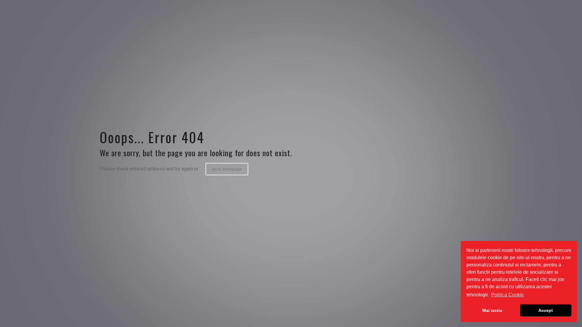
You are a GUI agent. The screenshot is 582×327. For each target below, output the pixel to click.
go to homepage (227, 169)
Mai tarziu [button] (492, 310)
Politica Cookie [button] (507, 294)
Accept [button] (545, 310)
